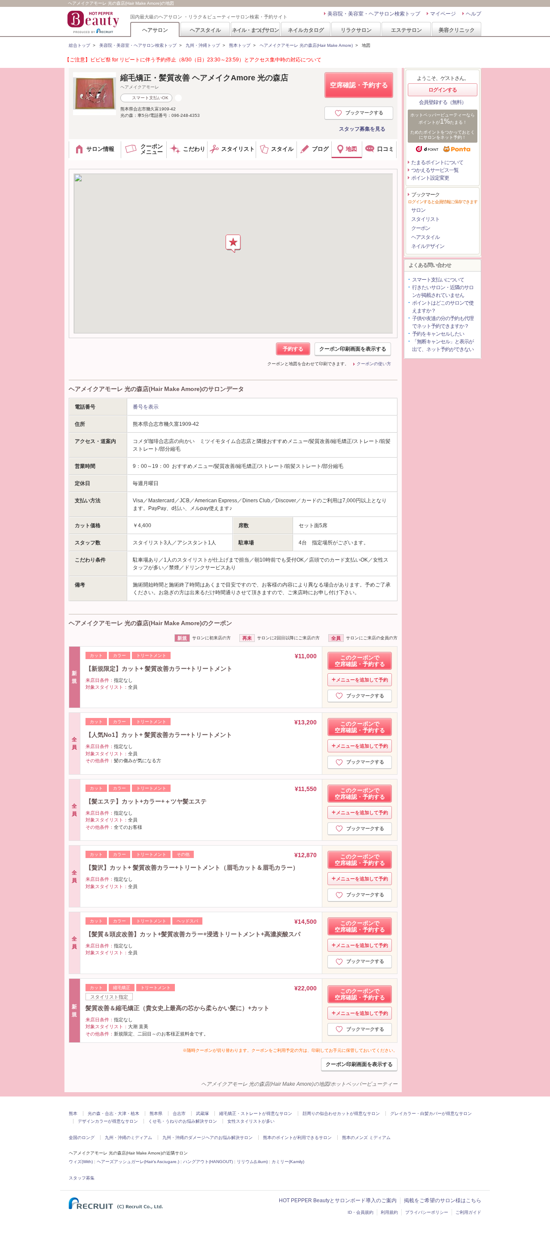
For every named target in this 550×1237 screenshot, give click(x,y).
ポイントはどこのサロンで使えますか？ (443, 307)
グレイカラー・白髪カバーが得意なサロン (431, 1113)
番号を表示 (146, 407)
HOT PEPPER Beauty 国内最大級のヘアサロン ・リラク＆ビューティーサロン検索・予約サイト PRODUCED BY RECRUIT (94, 22)
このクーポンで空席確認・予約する (360, 660)
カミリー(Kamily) (288, 1161)
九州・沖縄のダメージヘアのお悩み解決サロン (207, 1137)
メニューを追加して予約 (362, 679)
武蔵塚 (202, 1113)
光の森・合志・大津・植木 (113, 1113)
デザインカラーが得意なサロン (108, 1121)
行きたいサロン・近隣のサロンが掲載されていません (443, 291)
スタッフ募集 (82, 1178)
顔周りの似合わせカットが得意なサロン (341, 1113)
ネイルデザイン (427, 246)
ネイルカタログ (306, 30)
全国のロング (82, 1137)
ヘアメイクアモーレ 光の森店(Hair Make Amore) (306, 45)
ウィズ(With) (81, 1161)
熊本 (73, 1113)
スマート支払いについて (438, 280)
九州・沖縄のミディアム (128, 1137)
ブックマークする (364, 112)
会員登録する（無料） (442, 102)
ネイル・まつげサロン (255, 30)
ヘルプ (473, 14)
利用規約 (389, 1212)
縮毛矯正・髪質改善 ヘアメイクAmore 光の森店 (204, 77)
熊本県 (156, 1113)
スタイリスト (425, 219)
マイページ (443, 14)
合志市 (179, 1113)
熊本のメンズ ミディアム (366, 1137)
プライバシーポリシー (426, 1212)
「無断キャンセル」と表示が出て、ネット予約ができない (443, 345)
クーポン (420, 228)
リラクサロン (356, 30)
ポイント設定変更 (430, 178)
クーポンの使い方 (374, 363)
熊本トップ (240, 45)
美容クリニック (457, 30)
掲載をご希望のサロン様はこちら (442, 1200)
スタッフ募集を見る (362, 129)
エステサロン (406, 30)
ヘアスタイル (205, 30)
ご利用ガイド (468, 1212)
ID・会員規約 (360, 1212)
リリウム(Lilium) (252, 1161)
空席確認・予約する (359, 85)
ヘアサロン (155, 30)
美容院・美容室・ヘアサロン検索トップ (373, 14)
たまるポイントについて (437, 162)
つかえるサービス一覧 (434, 170)
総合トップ (79, 45)
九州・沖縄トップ (203, 45)
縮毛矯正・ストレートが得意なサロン (255, 1113)
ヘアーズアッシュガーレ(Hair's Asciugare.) (138, 1161)
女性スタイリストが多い (251, 1121)
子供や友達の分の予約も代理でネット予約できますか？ (443, 322)
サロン (418, 210)
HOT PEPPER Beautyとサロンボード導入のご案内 (338, 1200)
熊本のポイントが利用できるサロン (297, 1137)
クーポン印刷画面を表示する (352, 349)
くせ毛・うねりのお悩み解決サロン (182, 1121)
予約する (293, 349)
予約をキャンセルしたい (438, 334)
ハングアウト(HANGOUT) (208, 1161)
